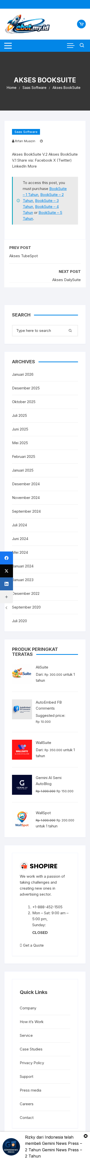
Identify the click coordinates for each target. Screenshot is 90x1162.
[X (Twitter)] (6, 570)
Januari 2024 (23, 566)
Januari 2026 (23, 374)
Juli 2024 (19, 525)
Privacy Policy (32, 1062)
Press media (30, 1090)
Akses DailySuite (66, 279)
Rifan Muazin (25, 141)
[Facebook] (6, 557)
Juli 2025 (19, 415)
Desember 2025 (26, 388)
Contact (27, 1117)
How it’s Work (32, 1021)
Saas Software (26, 132)
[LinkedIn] (6, 583)
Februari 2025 (23, 456)
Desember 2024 (26, 484)
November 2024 (26, 497)
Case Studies (31, 1049)
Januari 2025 (23, 470)
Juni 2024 (20, 538)
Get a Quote (33, 945)
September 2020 (26, 607)
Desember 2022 (26, 593)
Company (28, 1008)
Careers (27, 1103)
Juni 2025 (20, 429)
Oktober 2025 (24, 401)
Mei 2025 (20, 442)
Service (26, 1035)
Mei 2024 (20, 552)
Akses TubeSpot (23, 255)
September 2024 (26, 511)
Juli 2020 (19, 620)
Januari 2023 (23, 579)
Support (26, 1076)
